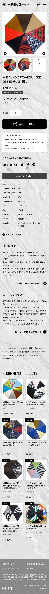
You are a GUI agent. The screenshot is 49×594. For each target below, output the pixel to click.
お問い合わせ (31, 568)
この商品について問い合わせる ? (17, 157)
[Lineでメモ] (33, 164)
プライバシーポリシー (10, 568)
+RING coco (23, 348)
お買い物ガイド (8, 564)
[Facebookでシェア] (28, 164)
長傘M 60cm (39, 348)
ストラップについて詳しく (28, 331)
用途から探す (23, 355)
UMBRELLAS (12, 348)
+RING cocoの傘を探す (29, 283)
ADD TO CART (27, 124)
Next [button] (43, 53)
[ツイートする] (22, 164)
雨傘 (30, 348)
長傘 (33, 352)
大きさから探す (24, 352)
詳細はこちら (19, 148)
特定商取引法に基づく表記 (35, 564)
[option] (24, 34)
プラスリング (15, 4)
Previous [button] (5, 53)
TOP (3, 348)
